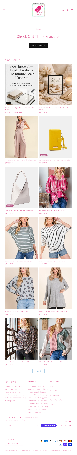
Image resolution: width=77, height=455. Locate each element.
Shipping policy (54, 450)
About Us (53, 386)
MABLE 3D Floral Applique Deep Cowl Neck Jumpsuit (20, 160)
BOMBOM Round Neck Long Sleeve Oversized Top (53, 311)
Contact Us (53, 404)
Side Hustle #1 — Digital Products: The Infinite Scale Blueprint (20, 108)
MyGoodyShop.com (14, 450)
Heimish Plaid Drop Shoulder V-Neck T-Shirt (52, 210)
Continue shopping (38, 45)
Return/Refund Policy (57, 400)
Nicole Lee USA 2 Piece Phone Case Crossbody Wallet (54, 160)
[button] (4, 10)
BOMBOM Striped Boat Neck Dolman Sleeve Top (19, 261)
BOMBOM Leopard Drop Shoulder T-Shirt (17, 311)
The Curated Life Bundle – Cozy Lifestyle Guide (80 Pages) (53, 108)
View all (38, 371)
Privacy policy (34, 450)
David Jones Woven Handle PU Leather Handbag (19, 210)
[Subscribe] (37, 425)
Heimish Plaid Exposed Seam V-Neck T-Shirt (18, 362)
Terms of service (44, 450)
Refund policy (25, 450)
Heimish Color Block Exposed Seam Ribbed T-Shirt (53, 362)
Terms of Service (55, 391)
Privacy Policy (54, 395)
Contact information (66, 450)
